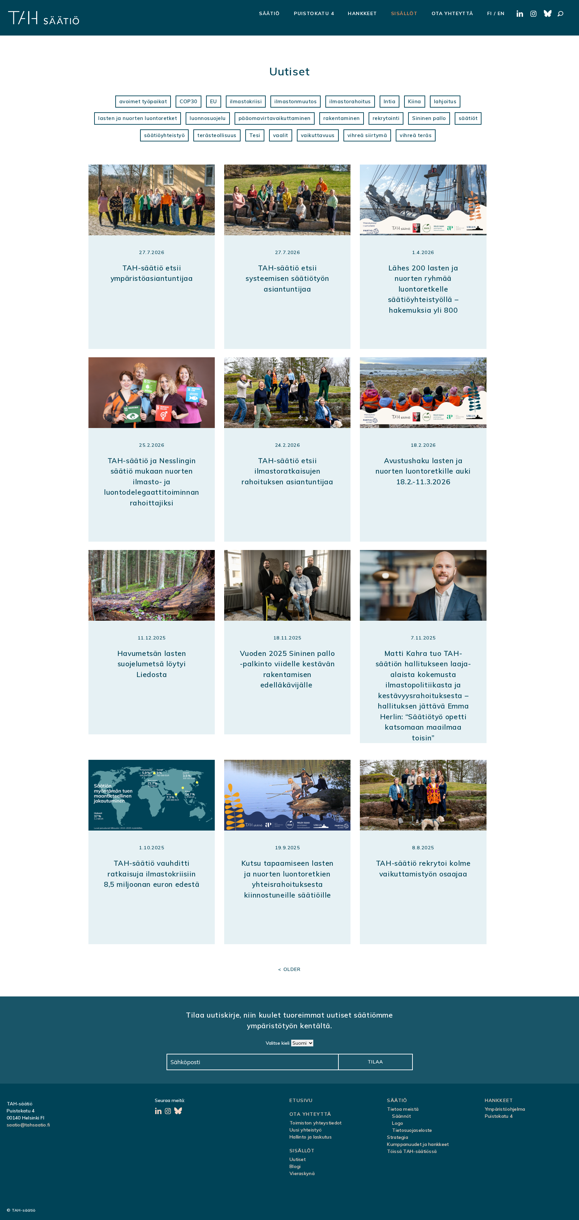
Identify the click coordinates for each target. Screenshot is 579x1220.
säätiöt (468, 118)
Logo (397, 1123)
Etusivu (301, 1100)
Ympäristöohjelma (505, 1109)
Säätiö (269, 13)
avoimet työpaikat (143, 101)
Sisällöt (404, 13)
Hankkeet (362, 13)
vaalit (280, 135)
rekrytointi (386, 118)
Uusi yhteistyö (306, 1130)
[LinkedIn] (159, 1112)
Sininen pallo (429, 118)
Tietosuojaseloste (412, 1130)
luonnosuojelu (208, 118)
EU (213, 101)
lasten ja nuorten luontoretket (137, 118)
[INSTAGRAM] (534, 14)
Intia (390, 101)
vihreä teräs (416, 135)
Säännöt (401, 1116)
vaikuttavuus (318, 135)
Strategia (397, 1137)
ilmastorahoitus (350, 101)
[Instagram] (169, 1112)
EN (501, 13)
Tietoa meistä (403, 1109)
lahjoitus (445, 101)
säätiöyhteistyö (164, 135)
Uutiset (298, 1159)
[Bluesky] (178, 1112)
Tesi (254, 135)
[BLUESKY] (548, 14)
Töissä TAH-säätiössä (412, 1151)
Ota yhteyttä (452, 13)
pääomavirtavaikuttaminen (275, 118)
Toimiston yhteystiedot (316, 1123)
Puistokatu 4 (314, 13)
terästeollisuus (217, 135)
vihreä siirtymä (367, 135)
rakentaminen (341, 118)
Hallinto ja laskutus (311, 1137)
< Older (289, 969)
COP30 (188, 101)
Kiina (414, 101)
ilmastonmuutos (295, 101)
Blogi (295, 1166)
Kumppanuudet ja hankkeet (418, 1144)
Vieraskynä (302, 1173)
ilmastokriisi (246, 101)
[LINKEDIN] (521, 14)
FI (489, 13)
